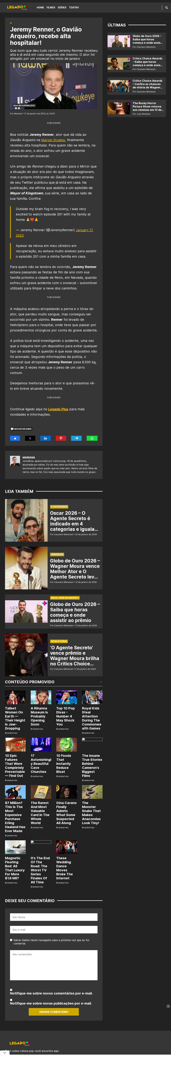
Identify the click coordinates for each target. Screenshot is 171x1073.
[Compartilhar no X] (30, 438)
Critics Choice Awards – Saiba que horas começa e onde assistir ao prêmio (148, 63)
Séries (62, 7)
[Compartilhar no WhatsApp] (92, 438)
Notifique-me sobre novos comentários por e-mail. (51, 993)
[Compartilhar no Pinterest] (61, 438)
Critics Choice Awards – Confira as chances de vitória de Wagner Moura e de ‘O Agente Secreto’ (147, 87)
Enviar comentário (53, 1012)
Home (40, 7)
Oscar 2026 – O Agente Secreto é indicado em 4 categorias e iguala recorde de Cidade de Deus (75, 526)
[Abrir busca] (166, 8)
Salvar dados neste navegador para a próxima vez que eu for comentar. (51, 941)
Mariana (29, 457)
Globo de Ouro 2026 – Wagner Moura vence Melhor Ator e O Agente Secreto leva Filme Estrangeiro (75, 571)
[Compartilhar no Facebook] (15, 438)
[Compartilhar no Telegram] (76, 438)
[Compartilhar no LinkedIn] (45, 438)
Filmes (51, 7)
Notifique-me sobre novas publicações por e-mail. (51, 1003)
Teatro (74, 7)
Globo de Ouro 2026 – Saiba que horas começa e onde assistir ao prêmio (75, 612)
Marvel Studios (53, 140)
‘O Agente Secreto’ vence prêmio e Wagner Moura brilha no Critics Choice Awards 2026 (74, 658)
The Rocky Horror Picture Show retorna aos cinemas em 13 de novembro (147, 108)
